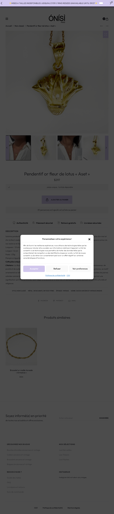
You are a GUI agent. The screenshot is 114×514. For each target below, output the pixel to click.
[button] (89, 239)
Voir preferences (80, 268)
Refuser (57, 268)
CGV (68, 275)
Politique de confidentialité (55, 275)
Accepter (34, 268)
